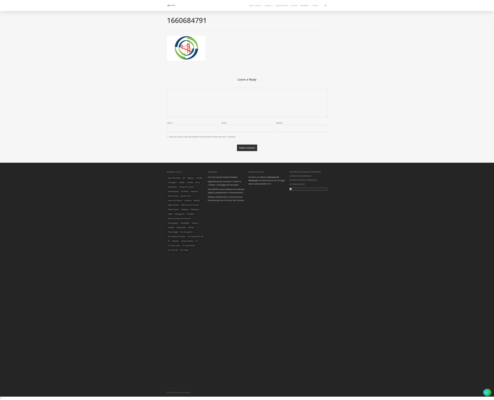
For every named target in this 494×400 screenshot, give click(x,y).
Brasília (199, 178)
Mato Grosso (173, 205)
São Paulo (184, 250)
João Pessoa (173, 196)
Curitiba (190, 182)
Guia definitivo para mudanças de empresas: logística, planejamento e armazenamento (226, 191)
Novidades (185, 223)
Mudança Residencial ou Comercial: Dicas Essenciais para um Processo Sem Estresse (226, 198)
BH (184, 178)
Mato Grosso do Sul (189, 205)
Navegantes (180, 214)
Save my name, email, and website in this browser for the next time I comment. (203, 137)
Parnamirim (181, 227)
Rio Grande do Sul (195, 236)
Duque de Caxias (186, 187)
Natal (170, 214)
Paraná (195, 223)
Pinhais (191, 227)
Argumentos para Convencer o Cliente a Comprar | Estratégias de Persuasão (224, 183)
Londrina (187, 200)
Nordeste (191, 214)
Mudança (185, 209)
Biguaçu (190, 178)
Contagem (172, 182)
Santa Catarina (187, 241)
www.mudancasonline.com (260, 184)
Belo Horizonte (174, 178)
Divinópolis (172, 187)
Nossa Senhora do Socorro (179, 218)
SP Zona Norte (188, 245)
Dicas (197, 182)
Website (279, 123)
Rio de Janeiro (187, 232)
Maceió (197, 200)
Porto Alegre (173, 232)
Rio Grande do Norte (177, 236)
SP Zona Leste (174, 245)
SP (197, 241)
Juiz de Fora (186, 196)
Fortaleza (185, 191)
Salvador (175, 241)
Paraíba (171, 227)
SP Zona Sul (173, 250)
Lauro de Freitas (175, 200)
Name (170, 123)
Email (224, 123)
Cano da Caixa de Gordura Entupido (222, 177)
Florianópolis (173, 191)
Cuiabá (181, 182)
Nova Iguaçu (173, 223)
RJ (169, 241)
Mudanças (195, 209)
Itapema (194, 191)
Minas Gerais (173, 209)
